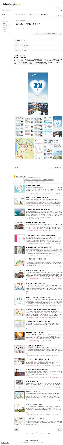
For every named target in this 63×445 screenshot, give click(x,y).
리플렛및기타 (6, 21)
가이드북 (5, 19)
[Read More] (38, 189)
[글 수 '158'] (15, 182)
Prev (27, 433)
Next (49, 433)
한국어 (61, 1)
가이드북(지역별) (37, 179)
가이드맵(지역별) (28, 179)
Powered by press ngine (25, 442)
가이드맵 (5, 17)
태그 (60, 429)
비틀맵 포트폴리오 (6, 10)
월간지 (4, 31)
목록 (17, 167)
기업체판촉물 (4, 23)
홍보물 (4, 29)
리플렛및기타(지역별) (48, 179)
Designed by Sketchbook (38, 442)
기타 (44, 182)
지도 (21, 182)
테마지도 (5, 25)
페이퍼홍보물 (4, 14)
